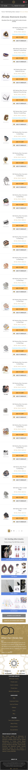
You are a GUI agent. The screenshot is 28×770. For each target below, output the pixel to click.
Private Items (14, 688)
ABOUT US (14, 759)
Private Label (14, 682)
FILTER (5, 6)
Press (14, 710)
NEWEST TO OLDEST (19, 6)
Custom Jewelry (14, 685)
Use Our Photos (14, 704)
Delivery (14, 707)
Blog (14, 713)
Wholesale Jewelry (14, 679)
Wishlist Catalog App (14, 691)
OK (11, 768)
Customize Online (14, 701)
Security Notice (14, 730)
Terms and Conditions (14, 720)
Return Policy (14, 723)
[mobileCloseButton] (2, 2)
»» (21, 531)
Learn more (15, 768)
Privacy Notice (14, 726)
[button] (26, 2)
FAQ (14, 698)
